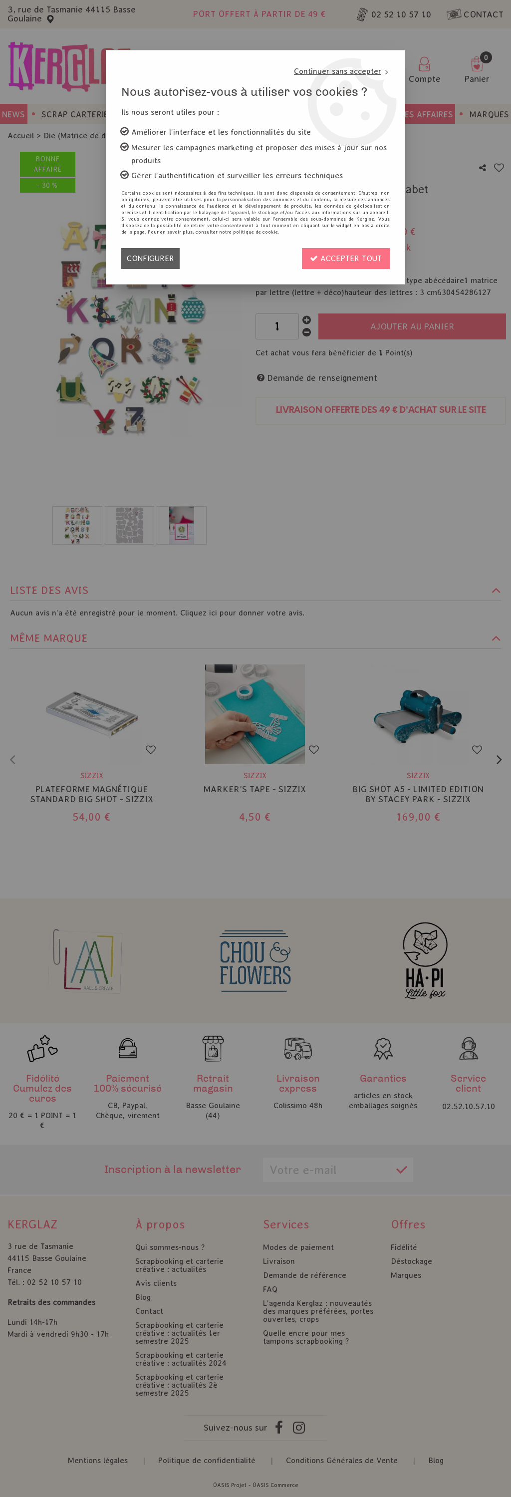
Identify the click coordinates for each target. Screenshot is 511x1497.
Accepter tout (350, 258)
